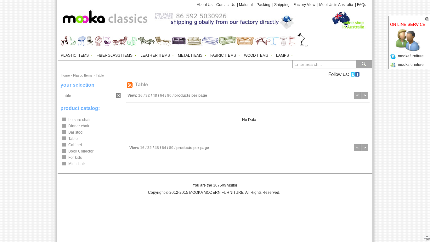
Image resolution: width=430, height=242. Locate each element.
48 (155, 95)
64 (162, 95)
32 (147, 95)
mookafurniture (411, 56)
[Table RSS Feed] (130, 85)
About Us (204, 5)
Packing (263, 5)
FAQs (361, 5)
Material (246, 5)
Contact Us (225, 5)
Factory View (304, 5)
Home (65, 75)
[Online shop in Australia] (345, 18)
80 (169, 95)
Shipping (282, 5)
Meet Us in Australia (336, 5)
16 (140, 95)
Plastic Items (83, 75)
